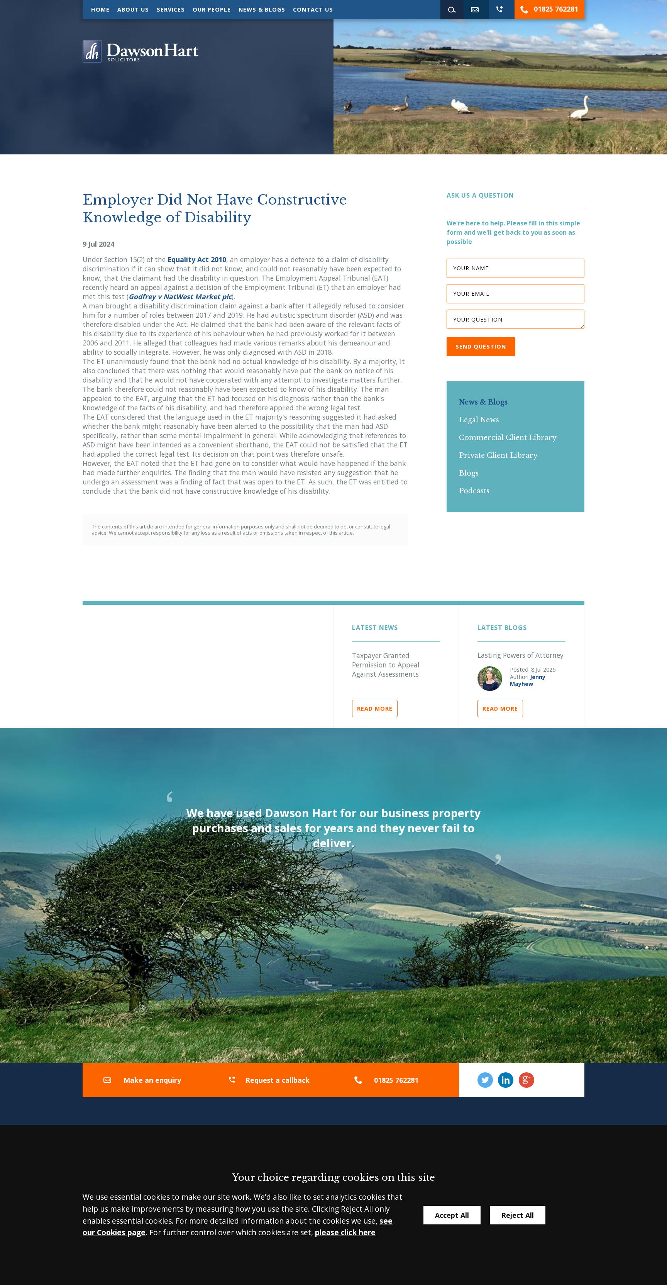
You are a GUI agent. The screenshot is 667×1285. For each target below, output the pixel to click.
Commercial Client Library (508, 437)
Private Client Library (498, 455)
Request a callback (277, 1080)
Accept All (452, 1215)
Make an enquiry (152, 1080)
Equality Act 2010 (197, 259)
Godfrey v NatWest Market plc (180, 296)
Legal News (479, 420)
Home (100, 9)
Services (171, 9)
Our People (212, 9)
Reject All (517, 1215)
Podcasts (474, 491)
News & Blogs (262, 9)
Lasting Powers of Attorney (520, 655)
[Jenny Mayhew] (489, 678)
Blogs (469, 473)
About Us (133, 9)
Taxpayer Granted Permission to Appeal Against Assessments (386, 665)
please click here (345, 1232)
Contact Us (313, 9)
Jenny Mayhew (527, 680)
